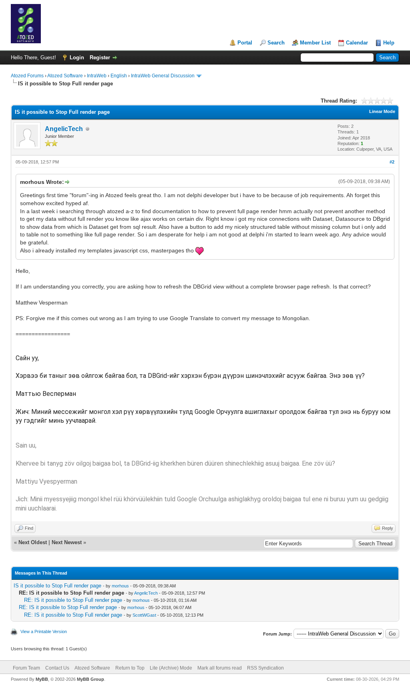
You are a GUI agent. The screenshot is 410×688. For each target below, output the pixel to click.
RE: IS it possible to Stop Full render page (73, 600)
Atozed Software (65, 76)
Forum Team (26, 668)
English (119, 76)
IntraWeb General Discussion (163, 76)
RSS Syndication (265, 668)
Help (388, 43)
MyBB (42, 679)
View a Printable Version (43, 631)
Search (276, 43)
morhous (120, 585)
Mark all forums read (219, 668)
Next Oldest (32, 542)
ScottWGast (144, 615)
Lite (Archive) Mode (171, 668)
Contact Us (57, 668)
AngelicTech (64, 128)
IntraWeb (97, 76)
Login (77, 57)
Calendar (357, 43)
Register (100, 57)
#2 (392, 161)
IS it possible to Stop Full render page (57, 586)
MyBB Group (90, 679)
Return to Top (130, 668)
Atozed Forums (27, 76)
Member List (315, 43)
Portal (244, 43)
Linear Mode (382, 111)
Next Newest (67, 542)
